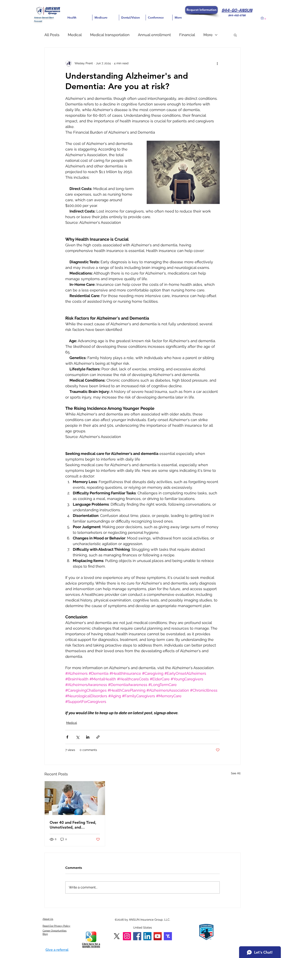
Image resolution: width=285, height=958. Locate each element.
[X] (117, 936)
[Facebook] (137, 936)
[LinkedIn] (147, 936)
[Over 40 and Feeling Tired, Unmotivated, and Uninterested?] (75, 798)
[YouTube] (158, 936)
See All (236, 773)
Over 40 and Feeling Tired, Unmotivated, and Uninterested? (73, 825)
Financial (187, 35)
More (208, 35)
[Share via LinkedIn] (88, 737)
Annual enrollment (154, 35)
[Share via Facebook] (67, 737)
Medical (75, 35)
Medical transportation (110, 35)
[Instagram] (127, 936)
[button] (201, 10)
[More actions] (217, 63)
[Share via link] (98, 737)
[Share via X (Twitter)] (77, 737)
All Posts (51, 35)
